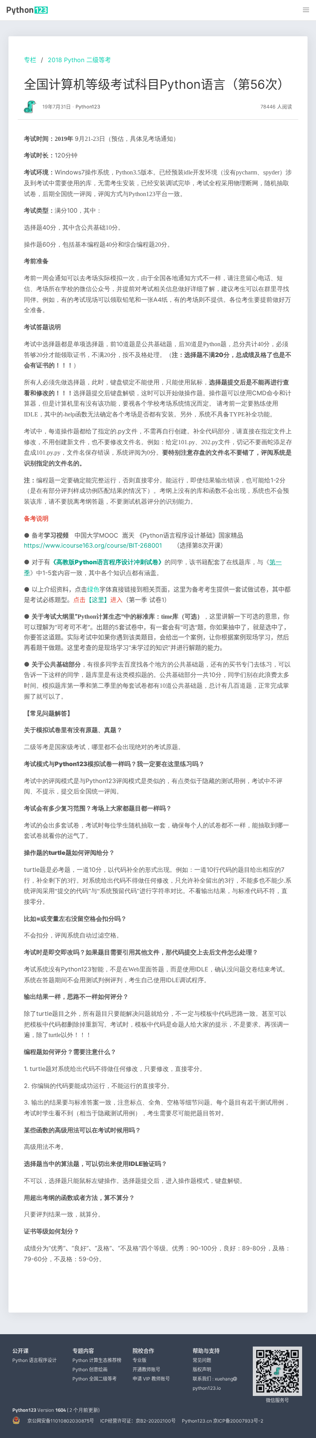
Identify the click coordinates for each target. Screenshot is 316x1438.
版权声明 (202, 1369)
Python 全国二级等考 (94, 1379)
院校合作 (143, 1350)
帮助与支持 (206, 1350)
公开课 (20, 1350)
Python (107, 562)
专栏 (30, 60)
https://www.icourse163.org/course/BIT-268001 (93, 545)
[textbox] (158, 707)
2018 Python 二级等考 (79, 60)
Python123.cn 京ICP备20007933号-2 (222, 1421)
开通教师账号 (146, 1369)
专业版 (139, 1360)
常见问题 (202, 1360)
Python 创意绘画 (90, 1369)
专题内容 (83, 1350)
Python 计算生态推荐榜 (96, 1360)
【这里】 (98, 600)
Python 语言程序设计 (34, 1360)
